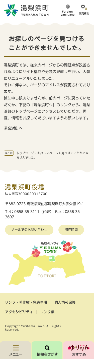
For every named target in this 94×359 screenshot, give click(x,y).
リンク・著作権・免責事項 (26, 302)
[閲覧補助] (83, 10)
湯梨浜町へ (13, 128)
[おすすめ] (78, 350)
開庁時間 (71, 229)
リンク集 (47, 312)
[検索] (47, 350)
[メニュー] (15, 350)
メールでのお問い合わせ (29, 229)
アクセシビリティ (19, 312)
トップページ (25, 153)
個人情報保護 (64, 302)
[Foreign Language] (67, 10)
